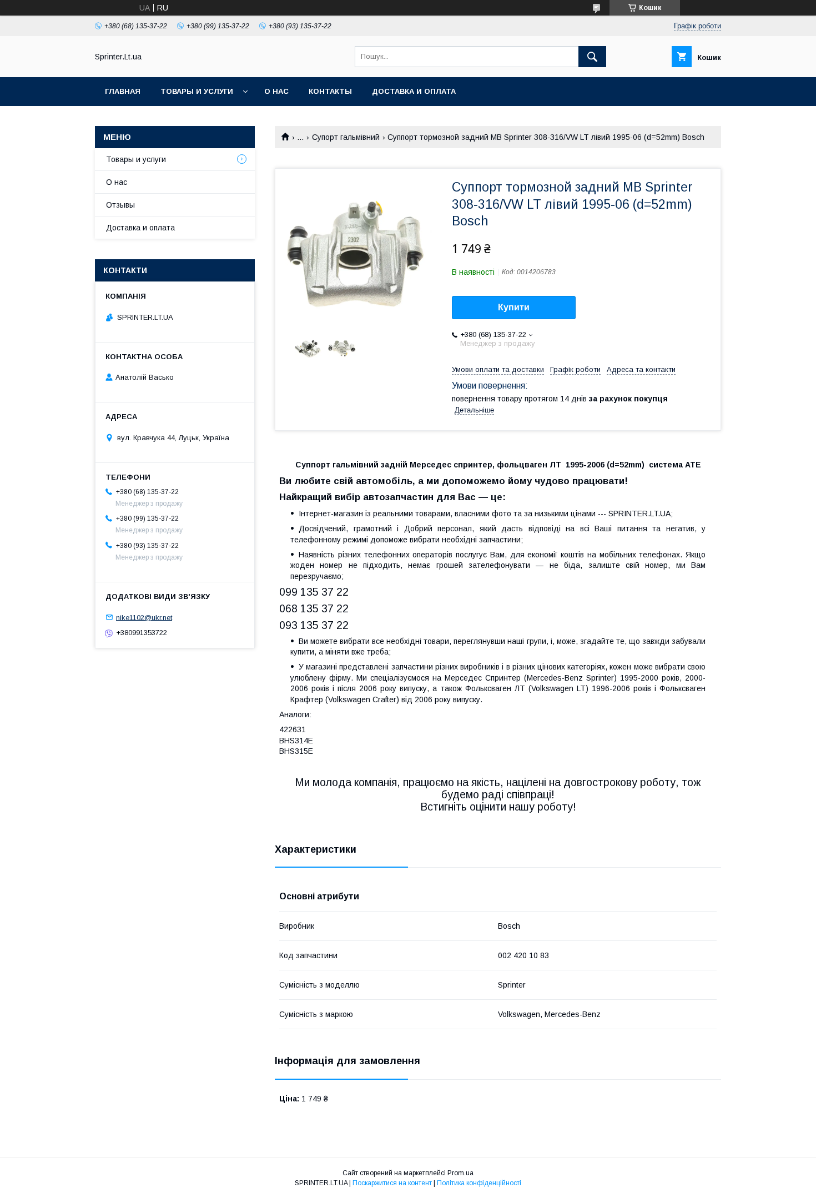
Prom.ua (460, 1173)
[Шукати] (592, 56)
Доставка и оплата (414, 91)
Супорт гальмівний (346, 137)
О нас (276, 91)
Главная (122, 91)
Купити (514, 307)
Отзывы (120, 204)
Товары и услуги (196, 91)
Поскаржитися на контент (392, 1183)
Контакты (330, 91)
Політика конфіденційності (479, 1183)
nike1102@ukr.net (144, 617)
